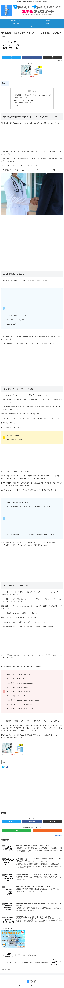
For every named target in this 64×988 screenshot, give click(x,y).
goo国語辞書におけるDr (21, 97)
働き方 (4, 813)
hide (6, 83)
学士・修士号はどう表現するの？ (24, 102)
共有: (18, 105)
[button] (59, 469)
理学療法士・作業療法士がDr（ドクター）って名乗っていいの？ (33, 95)
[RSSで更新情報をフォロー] (47, 830)
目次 (29, 91)
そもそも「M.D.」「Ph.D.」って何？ (25, 100)
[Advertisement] (32, 137)
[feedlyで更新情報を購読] (16, 830)
